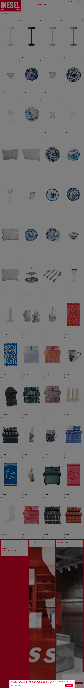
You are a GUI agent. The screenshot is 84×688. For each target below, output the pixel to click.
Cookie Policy (49, 682)
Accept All (69, 685)
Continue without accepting (16, 685)
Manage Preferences (32, 682)
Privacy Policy (42, 682)
